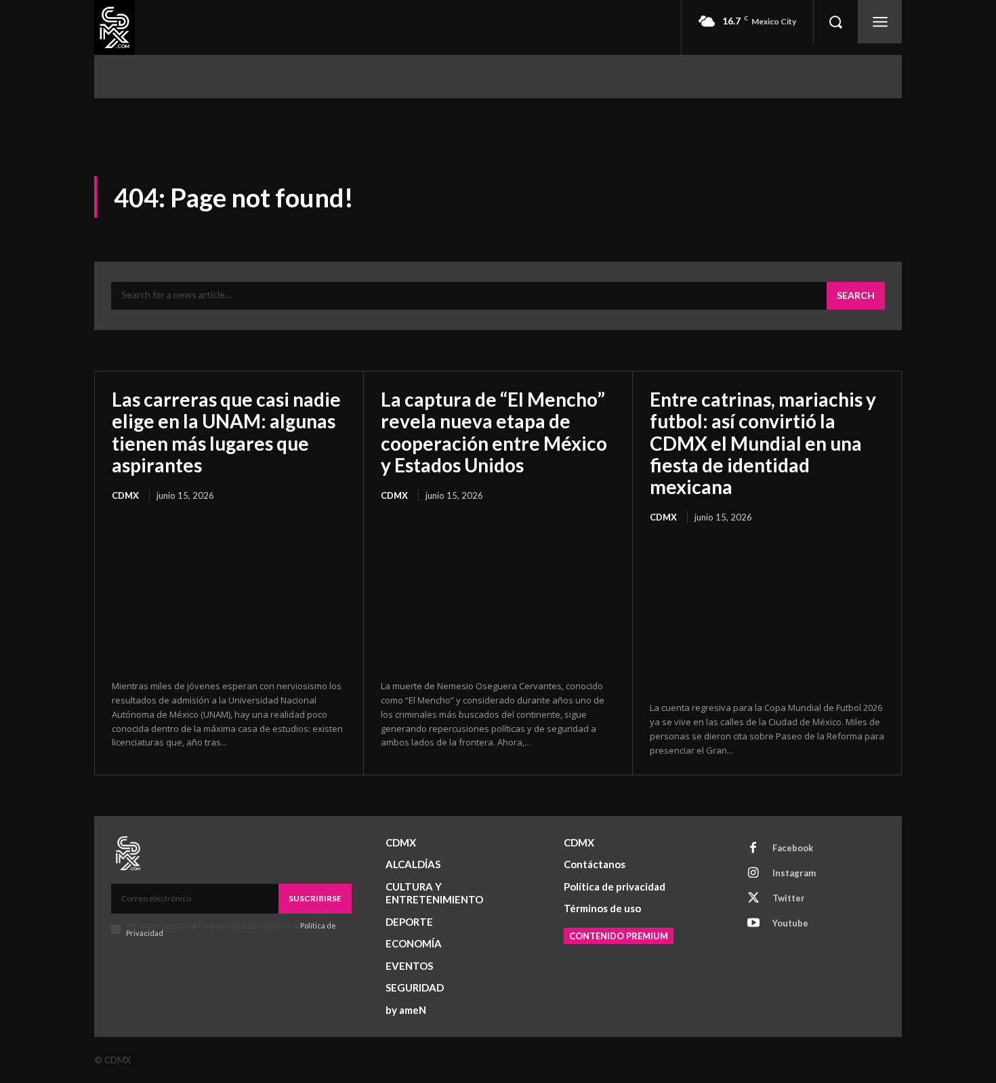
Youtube (790, 923)
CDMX (125, 495)
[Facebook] (753, 848)
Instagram (794, 872)
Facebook (792, 847)
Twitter (788, 898)
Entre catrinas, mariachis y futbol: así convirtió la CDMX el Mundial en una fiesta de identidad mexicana (763, 443)
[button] (835, 21)
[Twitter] (753, 898)
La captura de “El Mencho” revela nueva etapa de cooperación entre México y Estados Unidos (494, 432)
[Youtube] (753, 924)
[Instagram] (753, 873)
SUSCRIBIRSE (315, 898)
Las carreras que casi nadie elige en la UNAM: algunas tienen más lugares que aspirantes (226, 432)
